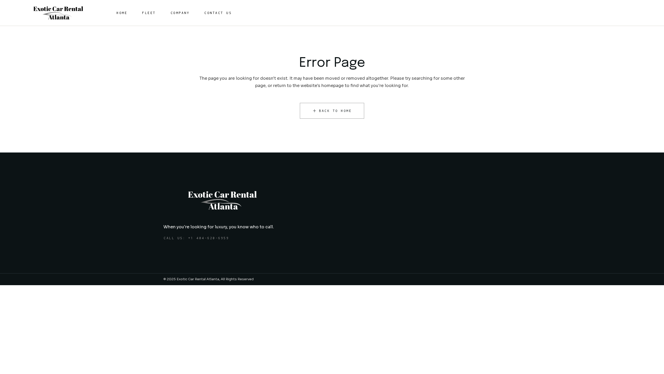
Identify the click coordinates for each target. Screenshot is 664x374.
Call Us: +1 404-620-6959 (196, 238)
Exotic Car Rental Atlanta (198, 279)
